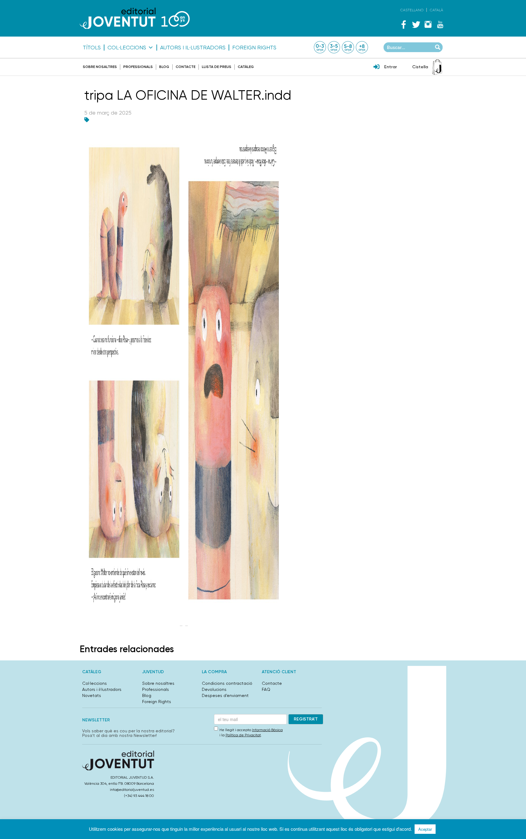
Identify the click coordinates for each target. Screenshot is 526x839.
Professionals (138, 67)
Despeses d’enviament (225, 695)
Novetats (91, 695)
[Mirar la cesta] (437, 67)
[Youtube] (440, 24)
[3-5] (334, 47)
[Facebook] (404, 24)
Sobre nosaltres (100, 67)
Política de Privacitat (243, 735)
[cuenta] (376, 67)
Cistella (420, 66)
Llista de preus (216, 67)
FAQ (266, 689)
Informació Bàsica (267, 730)
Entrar (390, 66)
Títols (92, 47)
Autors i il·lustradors (193, 47)
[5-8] (348, 47)
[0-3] (320, 47)
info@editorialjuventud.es (132, 789)
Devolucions (214, 689)
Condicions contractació (227, 683)
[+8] (362, 47)
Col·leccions (126, 47)
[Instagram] (428, 24)
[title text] (135, 18)
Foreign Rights (254, 47)
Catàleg (246, 67)
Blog (164, 67)
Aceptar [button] (425, 829)
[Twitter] (416, 24)
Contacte (185, 67)
